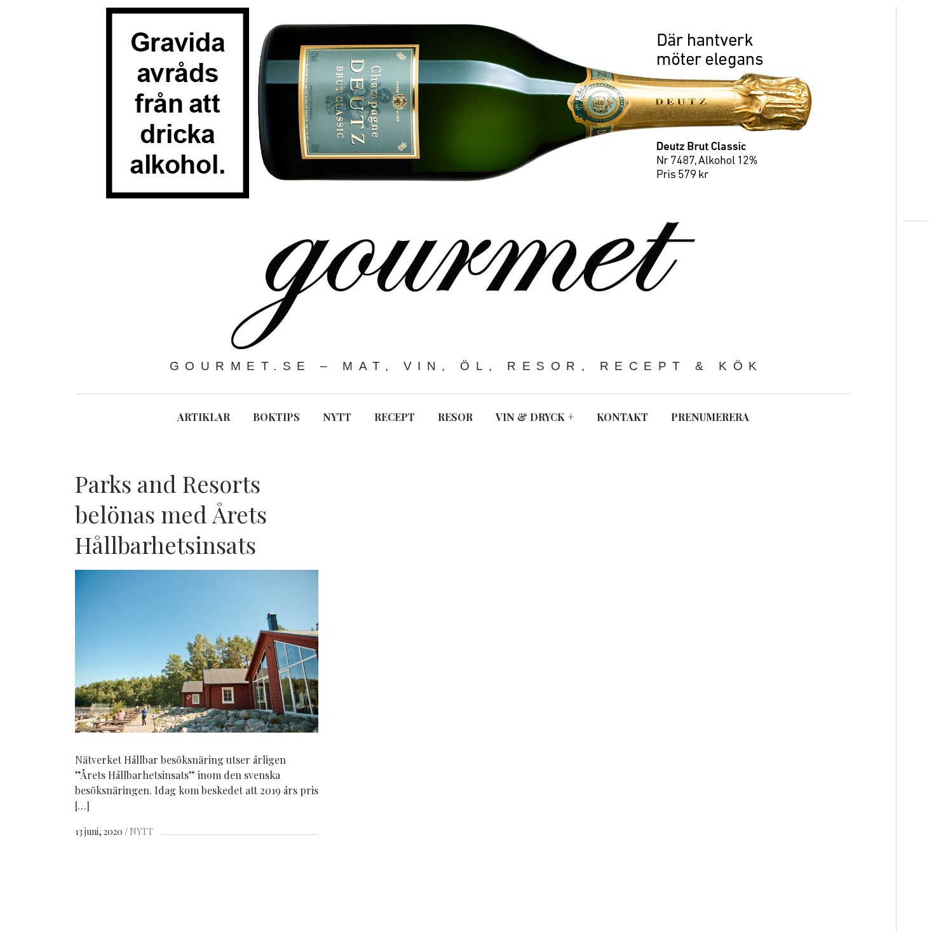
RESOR (455, 417)
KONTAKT (622, 417)
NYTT (337, 417)
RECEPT (394, 417)
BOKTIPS (276, 417)
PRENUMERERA (710, 417)
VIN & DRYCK (535, 417)
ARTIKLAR (203, 417)
